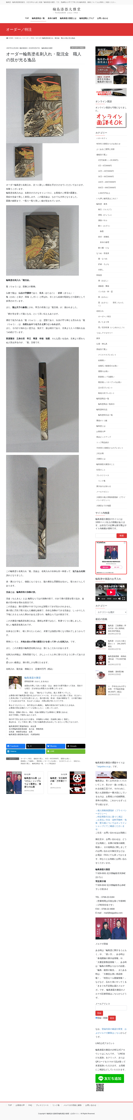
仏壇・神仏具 (101, 344)
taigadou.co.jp (104, 766)
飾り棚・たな (103, 248)
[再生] (99, 598)
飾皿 (102, 231)
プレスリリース (102, 475)
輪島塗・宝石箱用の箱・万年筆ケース (58, 781)
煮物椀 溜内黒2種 (116, 672)
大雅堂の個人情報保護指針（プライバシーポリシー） (110, 498)
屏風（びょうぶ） (105, 215)
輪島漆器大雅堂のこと (105, 464)
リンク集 (101, 481)
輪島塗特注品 (101, 409)
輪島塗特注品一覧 (105, 415)
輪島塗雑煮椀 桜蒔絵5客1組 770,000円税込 (117, 659)
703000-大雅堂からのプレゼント (109, 448)
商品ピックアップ (103, 437)
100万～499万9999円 (107, 182)
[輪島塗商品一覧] (77, 781)
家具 (98, 338)
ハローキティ (101, 138)
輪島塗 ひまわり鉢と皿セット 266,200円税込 (117, 643)
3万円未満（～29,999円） (108, 160)
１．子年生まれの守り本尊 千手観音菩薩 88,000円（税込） (117, 689)
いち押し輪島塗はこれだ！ (107, 198)
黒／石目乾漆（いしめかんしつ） (111, 327)
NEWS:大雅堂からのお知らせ (108, 144)
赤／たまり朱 (103, 322)
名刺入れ (77, 761)
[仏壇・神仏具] (14, 781)
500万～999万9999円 (107, 188)
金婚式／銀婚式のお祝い (108, 366)
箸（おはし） (103, 281)
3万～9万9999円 (105, 166)
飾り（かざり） (104, 226)
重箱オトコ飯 (101, 421)
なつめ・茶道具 (102, 253)
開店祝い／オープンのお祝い (47, 761)
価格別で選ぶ (38, 759)
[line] (109, 1078)
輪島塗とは (100, 426)
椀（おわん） (103, 297)
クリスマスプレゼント (107, 355)
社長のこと (100, 470)
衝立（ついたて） (105, 209)
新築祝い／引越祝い (28, 761)
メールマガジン (102, 492)
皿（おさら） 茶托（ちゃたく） (111, 304)
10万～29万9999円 (106, 171)
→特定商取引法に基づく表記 (108, 817)
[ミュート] (119, 598)
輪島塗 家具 (101, 204)
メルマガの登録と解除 (72, 1105)
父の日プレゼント (65, 761)
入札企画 (100, 453)
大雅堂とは (100, 459)
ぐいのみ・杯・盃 (105, 291)
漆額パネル (102, 220)
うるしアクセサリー (104, 333)
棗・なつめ (102, 259)
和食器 (99, 275)
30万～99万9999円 (52, 759)
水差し (101, 270)
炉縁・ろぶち (103, 264)
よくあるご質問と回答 (105, 149)
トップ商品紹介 (50, 763)
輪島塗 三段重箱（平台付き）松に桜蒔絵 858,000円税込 (117, 628)
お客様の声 (100, 431)
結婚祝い (101, 360)
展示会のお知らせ (103, 486)
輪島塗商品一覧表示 (106, 404)
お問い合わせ (90, 1105)
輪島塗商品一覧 (37, 763)
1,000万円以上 (104, 193)
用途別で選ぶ (25, 763)
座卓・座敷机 (103, 237)
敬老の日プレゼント (106, 393)
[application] (111, 592)
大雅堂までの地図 (103, 506)
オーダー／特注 (78, 48)
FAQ (30, 1105)
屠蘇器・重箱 (103, 286)
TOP (10, 1105)
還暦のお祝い (65, 759)
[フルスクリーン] (123, 598)
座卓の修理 (104, 242)
